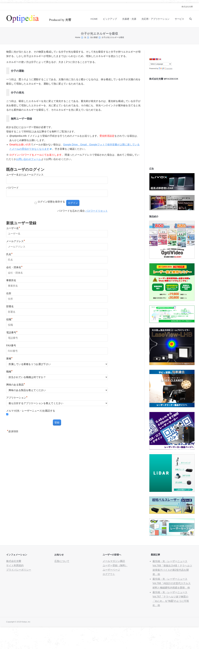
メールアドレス (15, 241)
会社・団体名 (14, 267)
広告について (61, 561)
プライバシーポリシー (18, 569)
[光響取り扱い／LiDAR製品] (172, 491)
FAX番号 (11, 345)
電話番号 (12, 332)
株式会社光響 (187, 7)
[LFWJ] (172, 209)
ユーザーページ (111, 569)
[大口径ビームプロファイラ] (172, 364)
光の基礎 (94, 37)
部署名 (10, 306)
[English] (156, 59)
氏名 (9, 254)
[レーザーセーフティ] (172, 535)
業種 (9, 358)
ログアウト (109, 574)
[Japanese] (160, 59)
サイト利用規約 (15, 565)
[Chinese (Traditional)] (153, 59)
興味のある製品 (15, 384)
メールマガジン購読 (114, 561)
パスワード (12, 187)
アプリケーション (17, 397)
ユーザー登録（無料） (115, 565)
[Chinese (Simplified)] (150, 59)
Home (77, 37)
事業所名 (11, 280)
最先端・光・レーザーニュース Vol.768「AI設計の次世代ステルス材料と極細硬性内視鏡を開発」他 (172, 583)
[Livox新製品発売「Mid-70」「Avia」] (172, 189)
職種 (9, 371)
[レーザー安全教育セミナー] (172, 300)
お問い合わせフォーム (28, 159)
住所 (8, 293)
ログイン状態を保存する (51, 201)
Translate (168, 68)
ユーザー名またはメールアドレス (25, 174)
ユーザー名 (13, 228)
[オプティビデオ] (172, 258)
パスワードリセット (96, 211)
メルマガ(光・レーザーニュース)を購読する (30, 410)
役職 (9, 319)
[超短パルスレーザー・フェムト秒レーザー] (172, 513)
